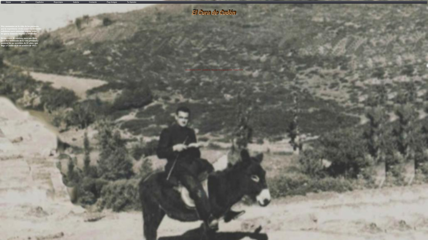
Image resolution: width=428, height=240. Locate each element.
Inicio (23, 2)
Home (8, 2)
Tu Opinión (131, 2)
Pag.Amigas (112, 2)
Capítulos (40, 2)
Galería (76, 2)
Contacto (93, 2)
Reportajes (58, 2)
